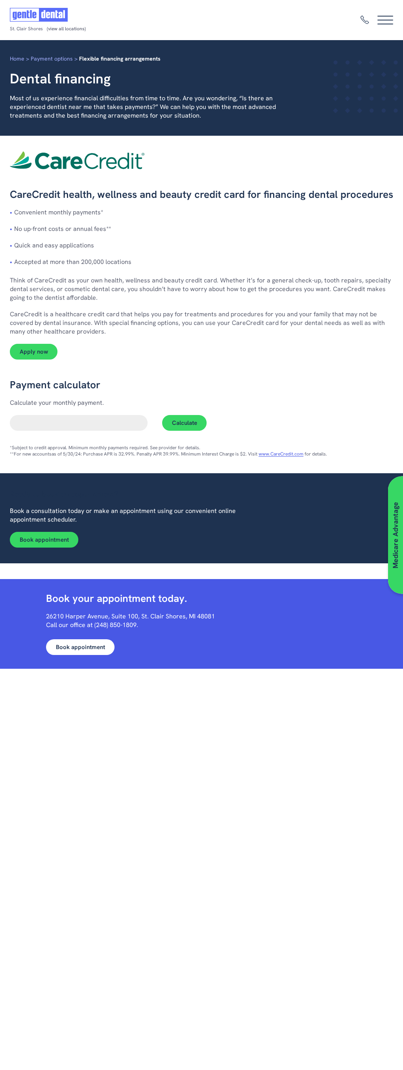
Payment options (52, 58)
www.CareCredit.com (281, 454)
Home (17, 58)
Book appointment (44, 540)
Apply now (38, 351)
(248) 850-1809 (115, 625)
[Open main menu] (385, 20)
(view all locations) (66, 29)
